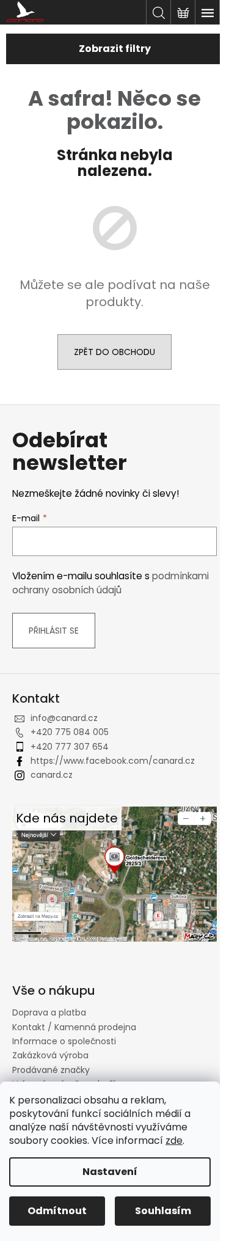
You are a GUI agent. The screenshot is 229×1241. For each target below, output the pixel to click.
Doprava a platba (49, 1012)
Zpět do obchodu (114, 352)
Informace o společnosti (64, 1041)
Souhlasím (163, 1211)
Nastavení (109, 1172)
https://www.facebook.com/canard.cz (113, 761)
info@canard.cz (64, 718)
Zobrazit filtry (115, 49)
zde (174, 1140)
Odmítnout (57, 1211)
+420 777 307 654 (70, 747)
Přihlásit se (54, 630)
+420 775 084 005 (70, 732)
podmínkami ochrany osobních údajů (110, 582)
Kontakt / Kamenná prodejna (74, 1027)
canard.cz (52, 775)
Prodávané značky (51, 1070)
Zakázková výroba (50, 1055)
